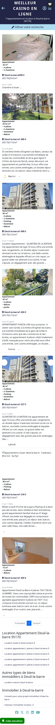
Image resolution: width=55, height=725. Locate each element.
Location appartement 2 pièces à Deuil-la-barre (26, 648)
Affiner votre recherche (29, 27)
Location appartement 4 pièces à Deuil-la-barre (26, 659)
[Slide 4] (27, 721)
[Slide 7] (43, 721)
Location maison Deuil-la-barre (18, 682)
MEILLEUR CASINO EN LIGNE (25, 8)
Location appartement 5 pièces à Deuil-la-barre (26, 664)
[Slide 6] (38, 721)
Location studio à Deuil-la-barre (18, 643)
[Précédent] (4, 362)
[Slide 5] (32, 721)
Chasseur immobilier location (18, 704)
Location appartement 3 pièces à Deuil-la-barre (26, 653)
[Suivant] (51, 362)
